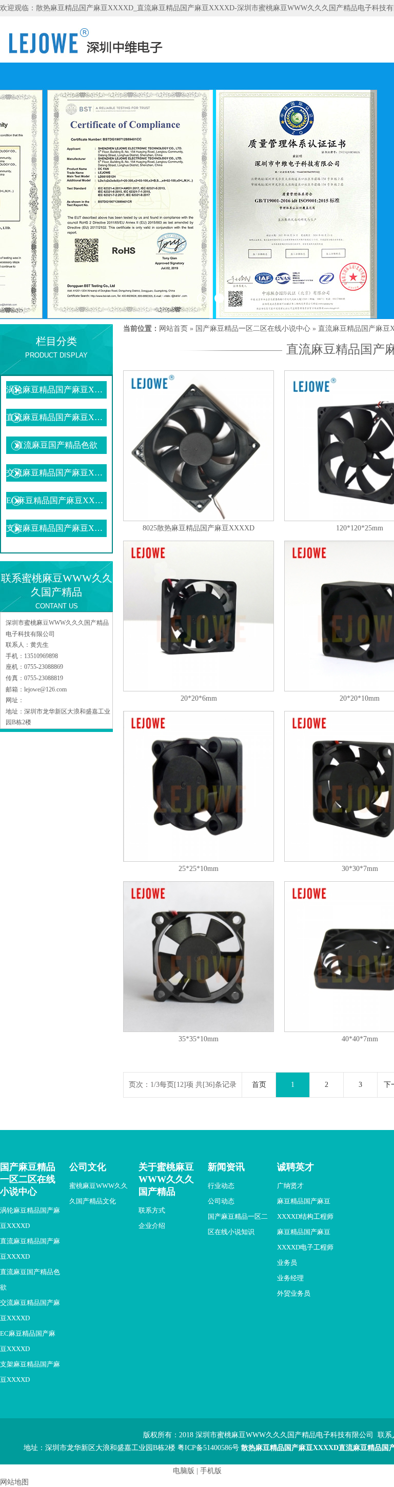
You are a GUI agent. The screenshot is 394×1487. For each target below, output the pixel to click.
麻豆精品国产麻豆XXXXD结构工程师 (305, 1208)
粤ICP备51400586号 (208, 1448)
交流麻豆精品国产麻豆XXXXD (56, 472)
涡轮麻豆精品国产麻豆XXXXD (56, 389)
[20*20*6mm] (198, 689)
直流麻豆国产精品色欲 (56, 445)
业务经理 (290, 1278)
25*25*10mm (199, 869)
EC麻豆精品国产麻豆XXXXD (56, 500)
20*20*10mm (360, 698)
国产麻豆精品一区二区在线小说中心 (252, 328)
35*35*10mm (199, 1039)
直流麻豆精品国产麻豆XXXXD (56, 417)
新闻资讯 (226, 1167)
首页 (259, 1084)
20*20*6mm (199, 698)
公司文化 (87, 1167)
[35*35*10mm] (198, 1030)
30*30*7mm (360, 869)
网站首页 (173, 328)
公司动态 (221, 1201)
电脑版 (183, 1471)
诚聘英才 (295, 1167)
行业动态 (221, 1185)
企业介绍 (152, 1226)
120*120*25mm (359, 528)
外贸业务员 (293, 1293)
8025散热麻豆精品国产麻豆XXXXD (198, 528)
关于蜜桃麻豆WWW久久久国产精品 (166, 1179)
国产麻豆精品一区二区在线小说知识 (238, 1224)
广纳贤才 (290, 1185)
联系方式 (152, 1210)
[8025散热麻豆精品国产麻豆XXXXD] (198, 519)
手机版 (211, 1471)
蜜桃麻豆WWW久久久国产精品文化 (98, 1193)
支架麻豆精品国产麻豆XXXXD (56, 528)
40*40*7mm (360, 1039)
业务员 (287, 1262)
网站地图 (14, 1482)
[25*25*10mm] (198, 859)
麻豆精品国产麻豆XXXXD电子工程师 (305, 1239)
